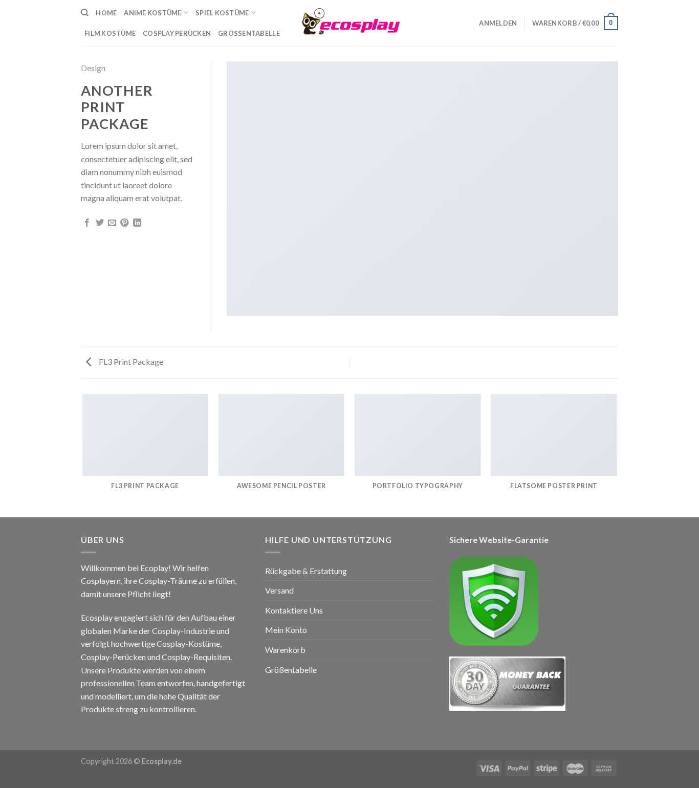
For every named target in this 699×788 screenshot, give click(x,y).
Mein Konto (286, 629)
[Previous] (83, 455)
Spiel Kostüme (222, 13)
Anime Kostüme (152, 13)
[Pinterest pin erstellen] (124, 223)
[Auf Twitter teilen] (100, 223)
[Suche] (85, 13)
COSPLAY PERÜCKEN (177, 33)
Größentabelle (249, 33)
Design (93, 68)
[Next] (616, 455)
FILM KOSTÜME (110, 33)
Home (106, 13)
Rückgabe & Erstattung (306, 571)
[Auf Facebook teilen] (87, 223)
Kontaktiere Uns (294, 610)
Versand (279, 590)
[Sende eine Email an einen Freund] (112, 223)
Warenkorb (285, 649)
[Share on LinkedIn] (137, 223)
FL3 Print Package (130, 361)
